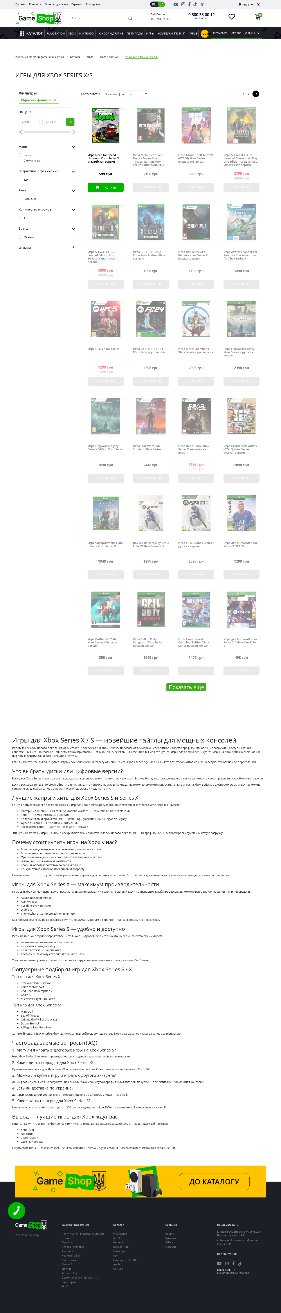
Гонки (27, 155)
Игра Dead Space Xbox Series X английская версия (193, 449)
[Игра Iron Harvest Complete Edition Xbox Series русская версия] (196, 613)
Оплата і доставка (56, 4)
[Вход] (260, 4)
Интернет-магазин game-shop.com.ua (39, 57)
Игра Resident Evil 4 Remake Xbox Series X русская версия (193, 255)
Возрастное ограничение (38, 171)
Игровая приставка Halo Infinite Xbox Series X (105, 544)
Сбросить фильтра (39, 100)
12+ (26, 180)
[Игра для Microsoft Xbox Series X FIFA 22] (241, 516)
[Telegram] (202, 4)
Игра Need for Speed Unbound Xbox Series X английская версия (103, 158)
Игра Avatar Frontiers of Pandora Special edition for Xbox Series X (240, 255)
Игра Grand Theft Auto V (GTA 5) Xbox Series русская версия (240, 449)
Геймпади (119, 1251)
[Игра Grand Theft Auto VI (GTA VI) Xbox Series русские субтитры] (196, 128)
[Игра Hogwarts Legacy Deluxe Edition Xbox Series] (106, 419)
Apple (116, 1264)
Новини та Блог (71, 1255)
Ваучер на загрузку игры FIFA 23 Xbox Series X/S (151, 544)
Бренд (23, 228)
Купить (110, 187)
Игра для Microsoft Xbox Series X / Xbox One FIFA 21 (240, 642)
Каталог (75, 57)
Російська (30, 199)
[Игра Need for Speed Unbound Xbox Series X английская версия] (106, 128)
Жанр (23, 146)
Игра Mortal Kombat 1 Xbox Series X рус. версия (195, 350)
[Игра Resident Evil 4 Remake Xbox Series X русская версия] (196, 225)
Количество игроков (35, 209)
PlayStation (120, 1233)
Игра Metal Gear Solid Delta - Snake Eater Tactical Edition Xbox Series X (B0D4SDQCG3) (148, 160)
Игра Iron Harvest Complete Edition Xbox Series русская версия (193, 642)
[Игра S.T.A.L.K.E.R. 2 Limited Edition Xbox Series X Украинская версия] (106, 225)
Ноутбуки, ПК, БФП (125, 1260)
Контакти (35, 4)
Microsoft (29, 237)
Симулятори (32, 160)
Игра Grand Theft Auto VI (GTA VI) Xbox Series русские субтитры (195, 158)
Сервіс (236, 33)
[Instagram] (183, 4)
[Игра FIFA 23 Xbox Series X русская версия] (196, 516)
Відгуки (66, 1269)
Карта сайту (69, 1273)
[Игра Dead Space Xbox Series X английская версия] (196, 419)
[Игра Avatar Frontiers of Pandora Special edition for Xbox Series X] (241, 225)
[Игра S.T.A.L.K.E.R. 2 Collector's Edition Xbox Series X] (151, 225)
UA (161, 4)
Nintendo (118, 1242)
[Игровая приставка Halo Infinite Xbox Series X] (106, 516)
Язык (22, 190)
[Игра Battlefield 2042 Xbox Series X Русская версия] (106, 613)
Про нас (20, 4)
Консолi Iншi (121, 1247)
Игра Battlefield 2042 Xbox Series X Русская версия (102, 642)
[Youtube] (175, 4)
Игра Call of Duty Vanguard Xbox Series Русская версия (148, 642)
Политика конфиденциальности (82, 1233)
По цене (25, 112)
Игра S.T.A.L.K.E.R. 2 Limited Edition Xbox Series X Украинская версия (102, 256)
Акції (64, 1286)
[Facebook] (189, 4)
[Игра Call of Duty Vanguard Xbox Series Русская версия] (151, 613)
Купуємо (220, 33)
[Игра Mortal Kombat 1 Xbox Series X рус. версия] (196, 322)
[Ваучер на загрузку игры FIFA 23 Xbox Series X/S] (151, 516)
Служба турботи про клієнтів (79, 1277)
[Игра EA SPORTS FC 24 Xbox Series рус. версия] (151, 322)
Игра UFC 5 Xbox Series (103, 348)
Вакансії (66, 1264)
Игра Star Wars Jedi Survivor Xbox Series (147, 447)
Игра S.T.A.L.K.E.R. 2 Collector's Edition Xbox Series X (149, 255)
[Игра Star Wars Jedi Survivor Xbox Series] (151, 419)
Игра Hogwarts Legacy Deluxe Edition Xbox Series (106, 447)
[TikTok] (195, 5)
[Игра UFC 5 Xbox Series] (106, 322)
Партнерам (68, 1282)
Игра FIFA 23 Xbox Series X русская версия (196, 544)
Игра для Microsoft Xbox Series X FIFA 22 (240, 544)
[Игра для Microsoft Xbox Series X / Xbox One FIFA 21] (241, 613)
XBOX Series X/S (109, 57)
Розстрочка (93, 4)
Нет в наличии (151, 187)
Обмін (250, 33)
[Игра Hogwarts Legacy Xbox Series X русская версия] (241, 322)
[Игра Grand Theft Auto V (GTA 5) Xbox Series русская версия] (241, 419)
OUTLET (118, 1269)
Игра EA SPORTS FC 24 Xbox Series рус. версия (149, 350)
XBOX (89, 57)
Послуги (170, 1247)
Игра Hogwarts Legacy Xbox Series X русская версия (238, 352)
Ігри (115, 1255)
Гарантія (77, 4)
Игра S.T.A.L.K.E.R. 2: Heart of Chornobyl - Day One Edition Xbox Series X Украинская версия (240, 160)
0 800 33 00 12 (201, 14)
